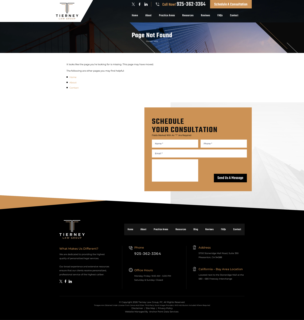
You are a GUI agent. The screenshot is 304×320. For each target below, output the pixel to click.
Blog (195, 229)
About (148, 15)
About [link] (73, 82)
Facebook (139, 4)
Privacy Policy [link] (165, 308)
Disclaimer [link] (137, 308)
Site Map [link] (150, 308)
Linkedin (146, 4)
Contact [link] (74, 87)
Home (135, 15)
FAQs (220, 15)
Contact (234, 15)
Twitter (133, 4)
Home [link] (72, 77)
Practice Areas (167, 15)
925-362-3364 (191, 4)
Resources (188, 15)
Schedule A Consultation (231, 4)
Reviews (205, 15)
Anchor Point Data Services (163, 311)
